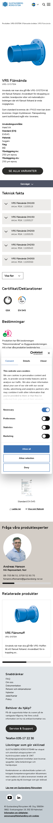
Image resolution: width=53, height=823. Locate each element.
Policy (9, 699)
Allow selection (26, 458)
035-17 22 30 (25, 738)
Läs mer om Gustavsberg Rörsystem (24, 787)
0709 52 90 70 (27, 575)
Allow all (26, 449)
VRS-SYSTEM (16, 23)
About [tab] (43, 361)
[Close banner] (49, 353)
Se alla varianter (23, 171)
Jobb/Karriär (11, 695)
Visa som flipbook (36, 509)
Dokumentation (13, 685)
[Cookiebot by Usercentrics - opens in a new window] (32, 353)
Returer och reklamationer (18, 689)
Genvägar (25, 184)
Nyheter (10, 692)
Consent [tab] (9, 361)
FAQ (8, 678)
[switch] (46, 418)
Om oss (9, 682)
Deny (26, 467)
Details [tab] (26, 361)
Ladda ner (16, 509)
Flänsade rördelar (30, 23)
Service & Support (21, 728)
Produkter (6, 23)
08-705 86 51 (10, 575)
